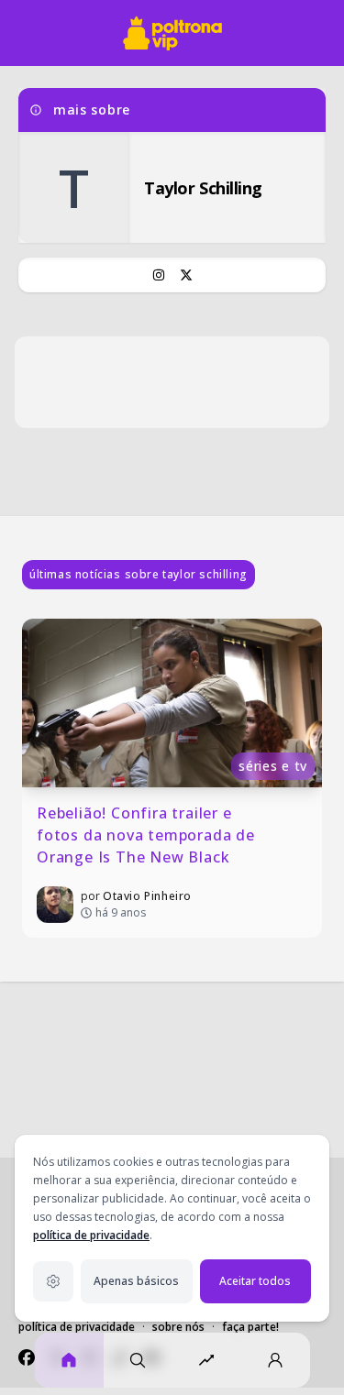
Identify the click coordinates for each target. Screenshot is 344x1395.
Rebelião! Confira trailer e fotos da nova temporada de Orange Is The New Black (148, 835)
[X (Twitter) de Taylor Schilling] (186, 275)
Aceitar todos (255, 1281)
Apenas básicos (136, 1281)
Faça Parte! (250, 1327)
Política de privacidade (76, 1327)
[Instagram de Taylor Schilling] (158, 275)
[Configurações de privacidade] (53, 1281)
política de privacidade (91, 1235)
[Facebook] (26, 1357)
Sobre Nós (178, 1327)
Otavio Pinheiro (147, 896)
